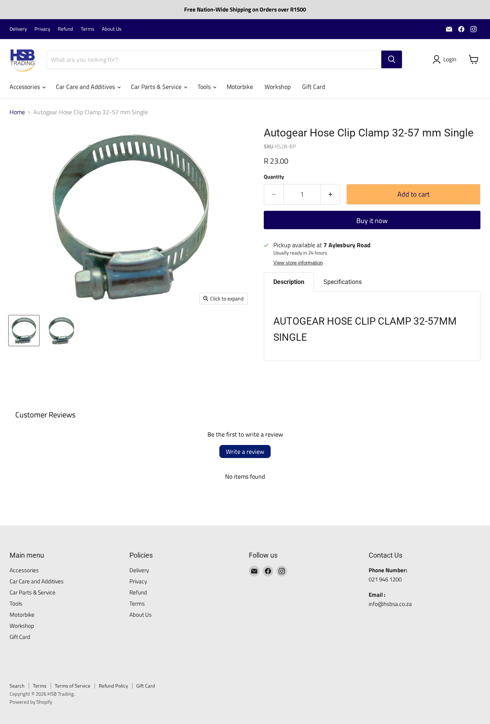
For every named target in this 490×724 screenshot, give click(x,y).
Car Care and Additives (86, 86)
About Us (111, 29)
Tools (205, 86)
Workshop (278, 86)
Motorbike (240, 86)
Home (17, 111)
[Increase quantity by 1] (330, 194)
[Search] (391, 59)
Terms (87, 29)
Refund (65, 29)
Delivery (18, 29)
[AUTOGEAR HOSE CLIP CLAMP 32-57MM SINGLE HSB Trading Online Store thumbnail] (24, 330)
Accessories (25, 86)
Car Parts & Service (157, 86)
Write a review (245, 451)
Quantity (274, 177)
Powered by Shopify (31, 702)
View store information (298, 263)
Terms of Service (72, 686)
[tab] (289, 282)
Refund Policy (113, 686)
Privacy (42, 29)
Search (17, 686)
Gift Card (313, 86)
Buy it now (372, 220)
